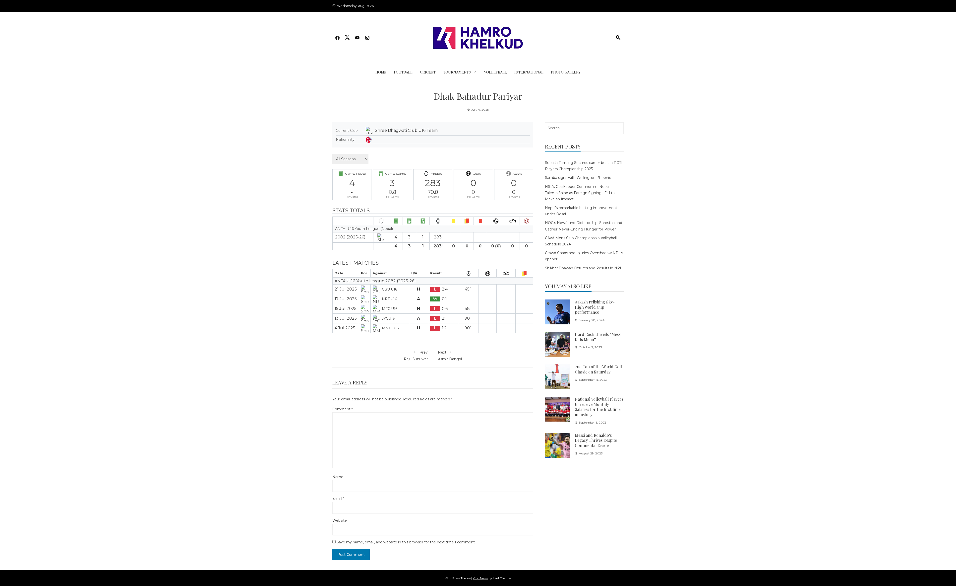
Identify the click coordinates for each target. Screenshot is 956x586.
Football (403, 72)
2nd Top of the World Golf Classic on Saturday (598, 369)
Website (339, 520)
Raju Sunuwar (416, 355)
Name (339, 477)
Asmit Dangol (450, 355)
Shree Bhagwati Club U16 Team (406, 130)
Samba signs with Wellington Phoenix (578, 177)
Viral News (480, 578)
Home (380, 72)
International (528, 72)
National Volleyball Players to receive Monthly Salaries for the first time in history (599, 406)
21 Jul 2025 (346, 289)
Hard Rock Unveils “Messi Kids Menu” (598, 337)
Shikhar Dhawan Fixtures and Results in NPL (583, 268)
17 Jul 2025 (346, 298)
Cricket (428, 72)
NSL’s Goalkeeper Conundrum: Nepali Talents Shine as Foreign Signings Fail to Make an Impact (580, 192)
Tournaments (457, 72)
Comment (342, 409)
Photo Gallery (566, 72)
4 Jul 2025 (345, 328)
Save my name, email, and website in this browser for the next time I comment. (406, 542)
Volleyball (495, 72)
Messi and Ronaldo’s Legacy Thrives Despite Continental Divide (596, 440)
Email (338, 498)
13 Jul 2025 (346, 318)
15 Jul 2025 (346, 308)
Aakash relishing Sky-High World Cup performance (595, 307)
